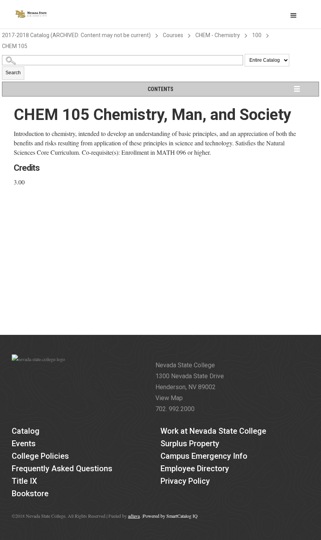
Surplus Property (189, 443)
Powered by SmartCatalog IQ (170, 516)
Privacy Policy (185, 481)
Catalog (26, 431)
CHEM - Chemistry (217, 35)
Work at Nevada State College (213, 431)
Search (13, 72)
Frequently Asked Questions (62, 468)
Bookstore (30, 493)
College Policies (40, 456)
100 (256, 35)
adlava (134, 516)
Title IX (24, 481)
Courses (173, 35)
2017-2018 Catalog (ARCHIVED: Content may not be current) (76, 35)
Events (24, 443)
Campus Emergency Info (203, 456)
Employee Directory (194, 468)
